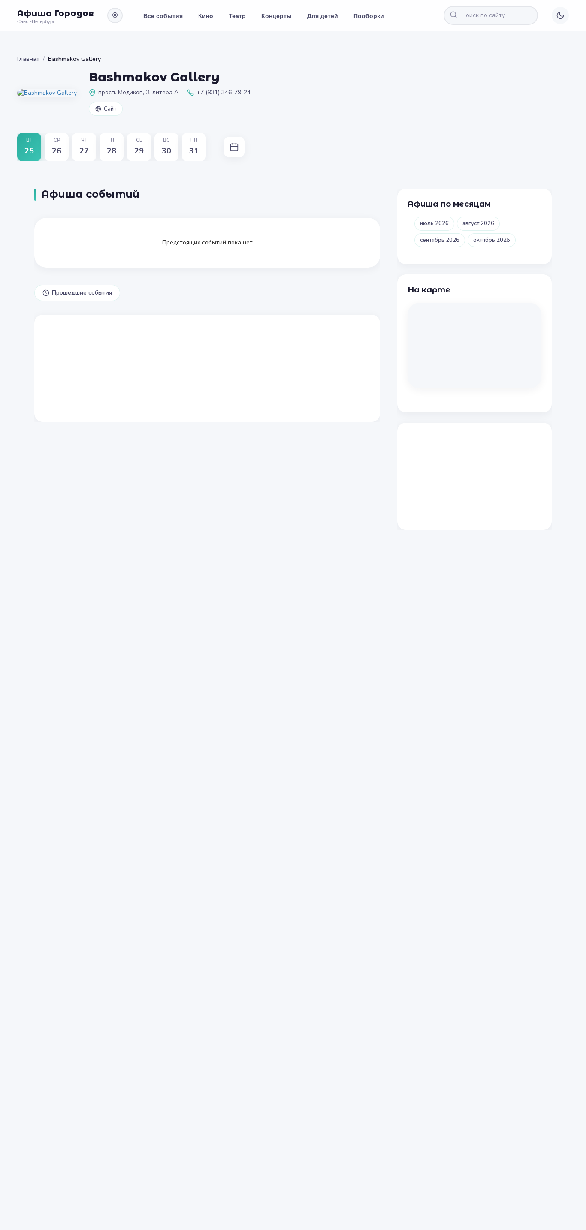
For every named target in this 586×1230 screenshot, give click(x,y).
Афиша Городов (55, 13)
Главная (28, 59)
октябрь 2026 (491, 240)
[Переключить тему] (560, 15)
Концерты (276, 15)
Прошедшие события (82, 293)
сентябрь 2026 (439, 240)
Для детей (322, 15)
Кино (205, 15)
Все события (163, 15)
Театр (237, 15)
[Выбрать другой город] (115, 15)
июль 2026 (434, 223)
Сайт (110, 109)
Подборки (368, 15)
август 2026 (478, 223)
